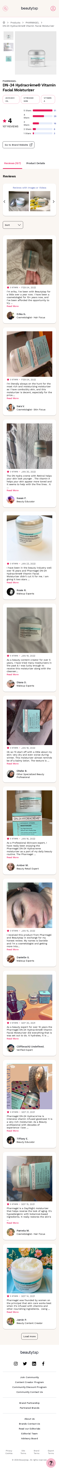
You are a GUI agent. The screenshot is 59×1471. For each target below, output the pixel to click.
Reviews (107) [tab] (12, 163)
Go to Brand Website (16, 144)
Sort (7, 225)
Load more (29, 1336)
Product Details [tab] (35, 163)
